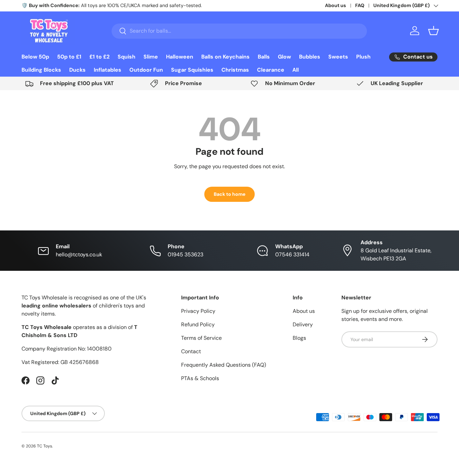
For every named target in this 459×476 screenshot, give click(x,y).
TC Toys (44, 446)
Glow (284, 56)
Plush (363, 56)
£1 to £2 (99, 56)
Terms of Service (201, 337)
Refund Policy (198, 324)
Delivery (303, 324)
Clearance (270, 69)
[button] (433, 30)
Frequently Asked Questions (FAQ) (223, 364)
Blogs (299, 337)
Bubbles (309, 56)
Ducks (77, 69)
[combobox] (239, 30)
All (295, 69)
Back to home (229, 194)
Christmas (235, 69)
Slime (150, 56)
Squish (126, 56)
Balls (264, 56)
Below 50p (35, 56)
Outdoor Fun (146, 69)
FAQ (359, 5)
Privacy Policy (198, 311)
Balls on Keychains (225, 56)
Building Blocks (41, 69)
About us (335, 5)
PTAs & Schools (200, 378)
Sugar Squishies (192, 69)
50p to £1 (69, 56)
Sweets (338, 56)
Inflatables (107, 69)
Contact (191, 351)
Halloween (179, 56)
